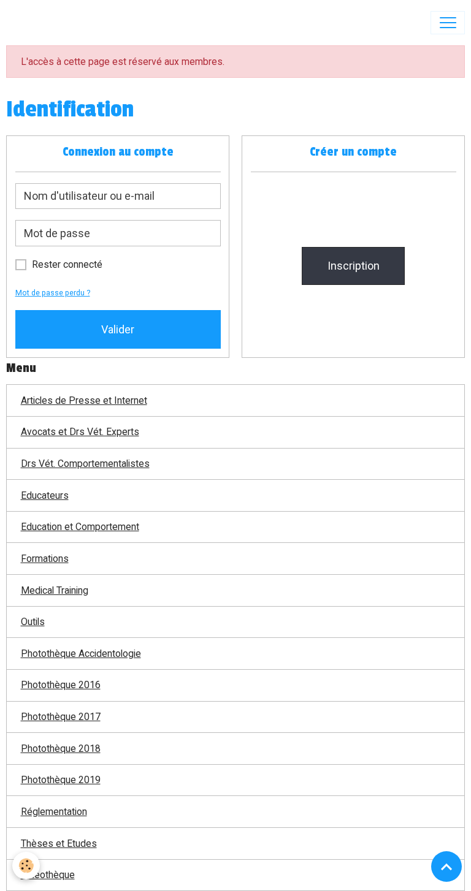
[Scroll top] (446, 866)
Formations (45, 558)
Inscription (353, 265)
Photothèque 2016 (61, 685)
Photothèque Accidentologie (81, 653)
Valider (117, 329)
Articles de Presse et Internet (84, 400)
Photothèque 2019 (61, 780)
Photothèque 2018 (61, 748)
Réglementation (54, 811)
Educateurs (45, 495)
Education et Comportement (80, 527)
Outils (33, 621)
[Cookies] (26, 865)
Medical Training (54, 590)
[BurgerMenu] (448, 22)
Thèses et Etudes (59, 843)
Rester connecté (67, 264)
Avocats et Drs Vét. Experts (80, 432)
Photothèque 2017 (61, 716)
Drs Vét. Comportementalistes (85, 463)
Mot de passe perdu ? (52, 292)
